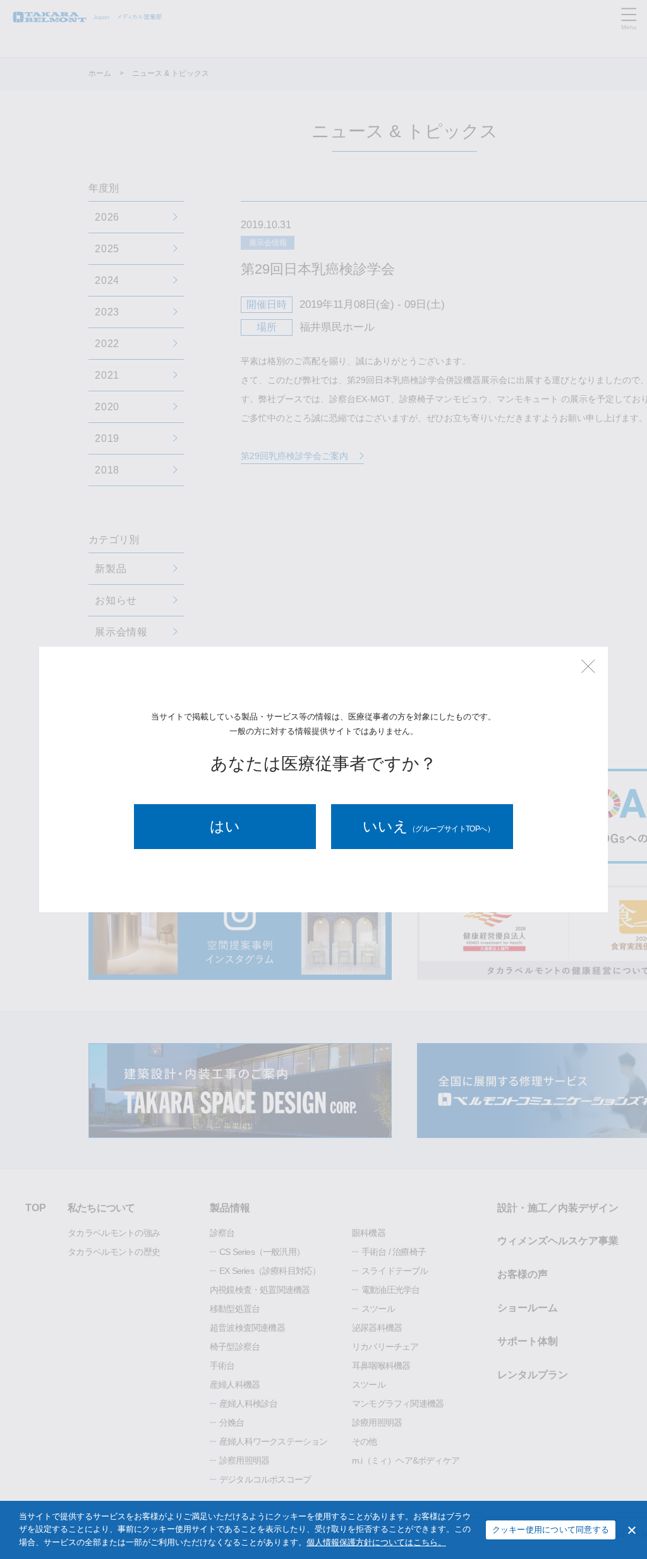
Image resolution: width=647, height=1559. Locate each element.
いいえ (428, 826)
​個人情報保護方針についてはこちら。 (376, 1542)
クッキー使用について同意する (551, 1529)
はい (225, 826)
